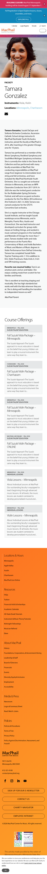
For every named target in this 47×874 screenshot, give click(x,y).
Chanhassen (36, 107)
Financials (8, 667)
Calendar (14, 26)
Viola (21, 102)
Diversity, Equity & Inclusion (14, 677)
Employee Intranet (23, 816)
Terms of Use (9, 731)
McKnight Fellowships (12, 624)
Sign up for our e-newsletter (23, 790)
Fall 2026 (21, 328)
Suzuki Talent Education (17, 330)
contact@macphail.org (10, 773)
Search (44, 26)
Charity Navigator (23, 807)
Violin (28, 102)
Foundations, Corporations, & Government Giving (22, 653)
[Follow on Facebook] (5, 781)
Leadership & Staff (11, 658)
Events (6, 672)
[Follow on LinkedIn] (18, 781)
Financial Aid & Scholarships (14, 604)
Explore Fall (23, 19)
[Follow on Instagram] (12, 781)
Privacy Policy (9, 736)
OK (6, 870)
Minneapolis (23, 107)
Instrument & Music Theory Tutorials (17, 619)
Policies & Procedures (12, 726)
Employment (9, 682)
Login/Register (24, 26)
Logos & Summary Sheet (13, 706)
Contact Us (23, 799)
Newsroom (8, 701)
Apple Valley (8, 566)
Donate (34, 26)
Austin (6, 570)
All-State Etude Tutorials (13, 614)
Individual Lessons (15, 474)
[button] (42, 30)
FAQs (6, 595)
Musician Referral (10, 628)
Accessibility (8, 687)
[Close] (44, 4)
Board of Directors (11, 663)
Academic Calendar (11, 609)
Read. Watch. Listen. (11, 711)
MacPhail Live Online (14, 436)
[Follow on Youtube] (25, 781)
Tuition (6, 600)
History (6, 648)
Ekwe (6, 633)
